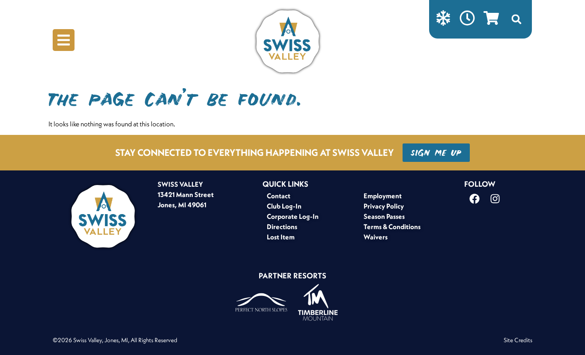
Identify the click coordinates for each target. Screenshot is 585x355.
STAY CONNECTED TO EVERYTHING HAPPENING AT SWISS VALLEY (254, 152)
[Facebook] (474, 198)
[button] (516, 19)
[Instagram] (495, 198)
